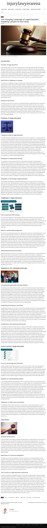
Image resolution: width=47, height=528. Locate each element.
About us (41, 524)
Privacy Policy (18, 524)
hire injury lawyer (11, 497)
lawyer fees (17, 497)
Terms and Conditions (35, 524)
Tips (2, 12)
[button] (44, 9)
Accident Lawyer (18, 9)
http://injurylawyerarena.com (13, 511)
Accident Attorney (26, 9)
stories (5, 15)
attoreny (5, 497)
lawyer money (23, 497)
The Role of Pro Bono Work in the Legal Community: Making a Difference (11, 503)
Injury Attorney (11, 9)
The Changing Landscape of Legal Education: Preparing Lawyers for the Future (20, 20)
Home (2, 15)
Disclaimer (28, 524)
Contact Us (24, 524)
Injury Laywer (4, 9)
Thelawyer (2, 23)
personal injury (28, 497)
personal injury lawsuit (36, 497)
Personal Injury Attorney (36, 9)
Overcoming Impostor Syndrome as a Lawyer (37, 502)
